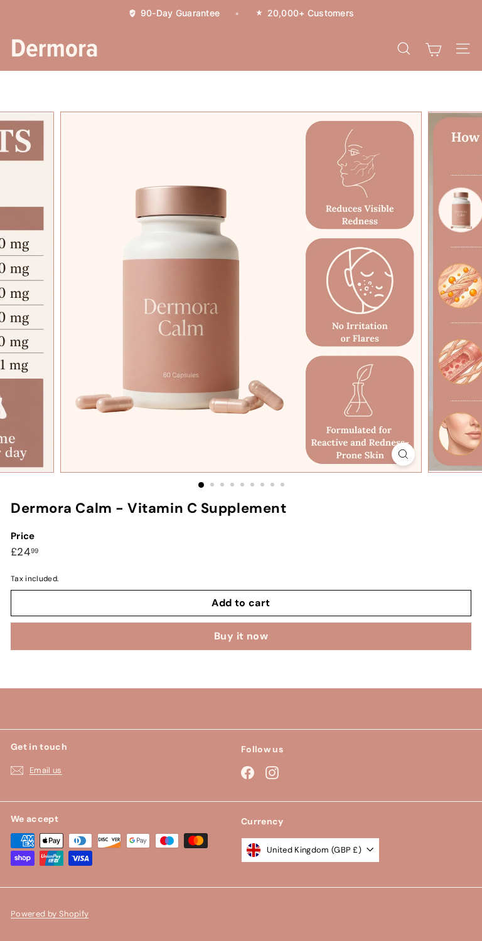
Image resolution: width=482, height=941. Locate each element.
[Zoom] (403, 454)
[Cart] (433, 48)
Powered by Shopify (49, 913)
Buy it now (241, 636)
